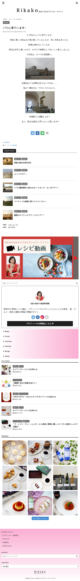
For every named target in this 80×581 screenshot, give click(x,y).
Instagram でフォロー (41, 518)
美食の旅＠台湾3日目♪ (23, 163)
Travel (7, 336)
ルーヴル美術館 (12, 145)
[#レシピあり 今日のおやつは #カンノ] (40, 503)
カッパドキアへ (20, 174)
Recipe (7, 351)
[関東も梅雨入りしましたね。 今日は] (65, 452)
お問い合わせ (7, 546)
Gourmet (8, 341)
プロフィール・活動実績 (10, 535)
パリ (6, 145)
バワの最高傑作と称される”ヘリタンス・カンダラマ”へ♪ (36, 188)
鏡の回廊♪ (11, 227)
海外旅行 (7, 142)
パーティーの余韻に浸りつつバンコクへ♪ (30, 201)
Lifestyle (8, 346)
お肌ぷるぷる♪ (13, 225)
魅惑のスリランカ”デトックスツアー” (29, 215)
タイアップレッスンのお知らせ (25, 369)
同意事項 (6, 542)
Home (7, 331)
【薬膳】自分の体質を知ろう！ (25, 383)
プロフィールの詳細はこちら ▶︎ (40, 323)
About (7, 356)
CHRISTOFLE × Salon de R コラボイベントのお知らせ (34, 397)
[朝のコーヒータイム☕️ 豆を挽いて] (40, 452)
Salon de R (6, 539)
